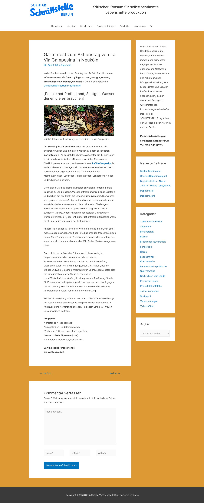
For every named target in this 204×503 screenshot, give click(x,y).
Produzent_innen (106, 26)
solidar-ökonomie (149, 291)
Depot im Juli (147, 190)
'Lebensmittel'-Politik (151, 221)
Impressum (140, 26)
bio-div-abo (86, 26)
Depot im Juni (147, 195)
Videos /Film (146, 306)
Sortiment (145, 296)
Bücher (144, 236)
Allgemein (65, 65)
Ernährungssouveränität (153, 241)
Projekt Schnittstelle (151, 286)
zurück (45, 373)
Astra (136, 495)
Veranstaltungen (149, 301)
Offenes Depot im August (153, 176)
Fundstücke (146, 246)
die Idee (71, 26)
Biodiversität (147, 231)
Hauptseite (57, 26)
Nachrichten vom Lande (152, 276)
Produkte (124, 26)
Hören (143, 251)
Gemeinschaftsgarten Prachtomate (62, 85)
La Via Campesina (102, 163)
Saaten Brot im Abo (150, 171)
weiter (115, 373)
